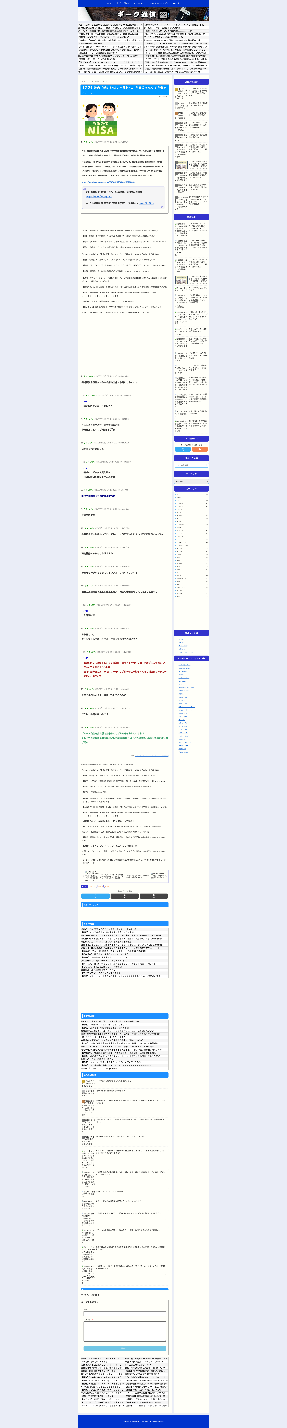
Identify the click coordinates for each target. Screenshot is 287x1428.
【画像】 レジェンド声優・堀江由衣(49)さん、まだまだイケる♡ (111, 1062)
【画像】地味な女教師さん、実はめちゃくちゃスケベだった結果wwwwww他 (176, 62)
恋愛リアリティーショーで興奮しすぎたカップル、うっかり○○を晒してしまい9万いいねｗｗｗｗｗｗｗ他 (124, 852)
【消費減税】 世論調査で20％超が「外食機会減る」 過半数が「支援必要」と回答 (118, 1053)
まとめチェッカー (183, 732)
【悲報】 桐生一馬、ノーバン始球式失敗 (96, 59)
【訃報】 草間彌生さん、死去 (94, 792)
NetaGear (181, 674)
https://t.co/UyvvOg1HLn (99, 196)
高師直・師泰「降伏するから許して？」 (100, 1371)
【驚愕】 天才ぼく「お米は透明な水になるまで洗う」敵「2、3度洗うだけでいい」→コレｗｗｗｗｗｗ (124, 242)
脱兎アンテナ (182, 748)
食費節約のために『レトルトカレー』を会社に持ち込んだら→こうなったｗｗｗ (117, 1031)
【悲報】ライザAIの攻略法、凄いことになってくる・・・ (146, 1371)
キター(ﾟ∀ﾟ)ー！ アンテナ (187, 706)
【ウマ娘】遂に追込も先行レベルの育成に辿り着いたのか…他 (172, 72)
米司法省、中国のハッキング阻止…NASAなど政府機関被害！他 (172, 40)
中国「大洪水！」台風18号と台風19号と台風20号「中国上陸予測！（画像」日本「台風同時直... (111, 25)
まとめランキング (183, 736)
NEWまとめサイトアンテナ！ (186, 687)
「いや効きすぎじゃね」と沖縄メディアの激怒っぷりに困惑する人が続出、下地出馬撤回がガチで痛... (176, 43)
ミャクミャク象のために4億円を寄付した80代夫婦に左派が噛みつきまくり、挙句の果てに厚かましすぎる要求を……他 (124, 861)
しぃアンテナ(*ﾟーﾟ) (185, 710)
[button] (125, 896)
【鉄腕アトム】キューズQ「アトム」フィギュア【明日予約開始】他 (109, 846)
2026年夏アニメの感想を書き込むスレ (98, 970)
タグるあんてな (183, 713)
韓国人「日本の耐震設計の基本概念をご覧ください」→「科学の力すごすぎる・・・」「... (123, 948)
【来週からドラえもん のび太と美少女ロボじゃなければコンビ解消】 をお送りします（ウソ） (111, 50)
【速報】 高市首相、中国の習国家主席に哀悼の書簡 (105, 1028)
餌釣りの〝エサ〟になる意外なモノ (97, 1059)
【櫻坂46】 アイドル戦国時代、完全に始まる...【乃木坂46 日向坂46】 (114, 951)
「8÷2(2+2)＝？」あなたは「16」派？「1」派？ (103, 1037)
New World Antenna (184, 677)
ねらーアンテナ (183, 723)
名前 (85, 1309)
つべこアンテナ (183, 716)
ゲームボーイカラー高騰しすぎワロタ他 (162, 28)
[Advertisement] (125, 995)
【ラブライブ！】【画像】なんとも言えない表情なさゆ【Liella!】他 (175, 59)
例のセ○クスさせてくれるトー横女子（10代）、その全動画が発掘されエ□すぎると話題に (111, 28)
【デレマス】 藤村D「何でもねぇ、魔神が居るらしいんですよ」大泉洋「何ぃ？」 (118, 964)
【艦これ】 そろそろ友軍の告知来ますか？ (97, 53)
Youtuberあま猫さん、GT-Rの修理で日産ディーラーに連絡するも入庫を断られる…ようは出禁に (120, 230)
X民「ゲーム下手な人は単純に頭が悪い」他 (163, 37)
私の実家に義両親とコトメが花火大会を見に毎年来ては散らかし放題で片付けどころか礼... (123, 935)
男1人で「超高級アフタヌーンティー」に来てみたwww (103, 1374)
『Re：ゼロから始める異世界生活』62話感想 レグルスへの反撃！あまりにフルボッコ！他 (176, 34)
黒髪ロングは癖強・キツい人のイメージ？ (100, 1358)
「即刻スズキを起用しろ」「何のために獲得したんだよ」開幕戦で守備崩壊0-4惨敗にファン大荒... (111, 65)
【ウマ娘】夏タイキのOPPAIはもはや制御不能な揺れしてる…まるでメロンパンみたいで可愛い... (176, 50)
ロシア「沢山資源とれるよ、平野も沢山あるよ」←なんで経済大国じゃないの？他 (115, 312)
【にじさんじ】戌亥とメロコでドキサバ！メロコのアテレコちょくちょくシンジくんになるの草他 (121, 307)
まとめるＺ (182, 739)
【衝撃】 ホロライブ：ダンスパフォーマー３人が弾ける (103, 37)
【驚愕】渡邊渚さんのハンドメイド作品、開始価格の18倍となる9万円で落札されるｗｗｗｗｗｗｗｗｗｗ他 (124, 838)
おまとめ (181, 694)
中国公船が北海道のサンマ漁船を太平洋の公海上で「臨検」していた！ (113, 1040)
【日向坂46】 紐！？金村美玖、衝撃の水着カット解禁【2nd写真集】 (109, 34)
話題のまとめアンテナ (185, 752)
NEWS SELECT (182, 681)
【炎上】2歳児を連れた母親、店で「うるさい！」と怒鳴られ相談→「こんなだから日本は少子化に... (176, 69)
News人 (180, 684)
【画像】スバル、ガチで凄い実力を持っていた (102, 1390)
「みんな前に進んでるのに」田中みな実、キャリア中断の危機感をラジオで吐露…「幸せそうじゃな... (176, 65)
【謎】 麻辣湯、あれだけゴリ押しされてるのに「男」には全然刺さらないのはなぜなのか (118, 236)
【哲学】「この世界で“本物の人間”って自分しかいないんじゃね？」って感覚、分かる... (146, 1406)
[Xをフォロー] (183, 449)
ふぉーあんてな (183, 726)
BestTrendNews (183, 671)
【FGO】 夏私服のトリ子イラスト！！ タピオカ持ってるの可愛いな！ (109, 47)
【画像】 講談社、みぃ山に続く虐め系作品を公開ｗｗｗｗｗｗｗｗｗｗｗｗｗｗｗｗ (116, 247)
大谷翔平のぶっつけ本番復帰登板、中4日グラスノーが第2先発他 (108, 301)
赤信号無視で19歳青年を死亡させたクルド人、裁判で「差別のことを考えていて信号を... (122, 1034)
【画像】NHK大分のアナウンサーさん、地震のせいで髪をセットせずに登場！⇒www (146, 1387)
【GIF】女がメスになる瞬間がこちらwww (143, 1402)
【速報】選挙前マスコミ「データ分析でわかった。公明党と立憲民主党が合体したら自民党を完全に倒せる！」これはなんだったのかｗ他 (124, 279)
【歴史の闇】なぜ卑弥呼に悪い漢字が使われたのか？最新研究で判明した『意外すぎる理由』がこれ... (176, 56)
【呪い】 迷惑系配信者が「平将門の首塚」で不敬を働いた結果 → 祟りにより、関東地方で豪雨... (111, 69)
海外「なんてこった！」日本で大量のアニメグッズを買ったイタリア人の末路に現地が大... (123, 945)
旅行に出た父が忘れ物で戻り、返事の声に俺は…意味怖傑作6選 (110, 1021)
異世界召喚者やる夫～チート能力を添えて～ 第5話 (104, 961)
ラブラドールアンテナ (185, 742)
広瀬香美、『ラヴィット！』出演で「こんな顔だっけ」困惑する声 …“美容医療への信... (146, 1399)
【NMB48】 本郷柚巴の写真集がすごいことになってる (105, 957)
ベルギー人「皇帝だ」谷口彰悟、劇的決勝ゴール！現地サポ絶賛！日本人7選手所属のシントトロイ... (111, 40)
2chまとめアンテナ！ (184, 665)
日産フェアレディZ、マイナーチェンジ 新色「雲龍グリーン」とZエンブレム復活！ (119, 1047)
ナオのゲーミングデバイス (186, 652)
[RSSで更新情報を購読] (200, 449)
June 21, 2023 (146, 203)
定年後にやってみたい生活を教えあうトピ (144, 1374)
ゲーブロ (181, 642)
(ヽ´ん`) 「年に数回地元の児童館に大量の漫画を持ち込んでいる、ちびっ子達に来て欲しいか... (111, 31)
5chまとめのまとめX (184, 668)
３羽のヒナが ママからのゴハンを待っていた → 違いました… (110, 929)
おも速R (181, 639)
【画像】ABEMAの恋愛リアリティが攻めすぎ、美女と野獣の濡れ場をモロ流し (146, 1380)
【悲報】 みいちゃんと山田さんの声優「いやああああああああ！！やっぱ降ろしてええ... (122, 976)
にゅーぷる (182, 719)
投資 (108, 886)
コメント (88, 1320)
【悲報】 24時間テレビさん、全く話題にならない (104, 1025)
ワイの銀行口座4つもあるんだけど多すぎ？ (101, 1387)
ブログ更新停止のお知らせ (90, 43)
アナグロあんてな (183, 690)
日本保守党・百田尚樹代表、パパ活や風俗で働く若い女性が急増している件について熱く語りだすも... (176, 47)
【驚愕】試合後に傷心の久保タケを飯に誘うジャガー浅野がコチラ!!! (103, 1377)
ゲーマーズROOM (183, 645)
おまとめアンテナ (183, 697)
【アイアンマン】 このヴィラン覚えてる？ (101, 973)
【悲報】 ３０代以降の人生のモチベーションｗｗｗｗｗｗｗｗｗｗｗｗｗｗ (116, 1065)
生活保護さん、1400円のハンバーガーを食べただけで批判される (103, 1393)
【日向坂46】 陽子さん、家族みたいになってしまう (105, 954)
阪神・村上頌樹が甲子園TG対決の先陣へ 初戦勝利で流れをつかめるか (146, 1358)
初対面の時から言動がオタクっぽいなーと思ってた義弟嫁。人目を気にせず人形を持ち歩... (123, 939)
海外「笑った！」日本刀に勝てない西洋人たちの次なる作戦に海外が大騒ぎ (111, 72)
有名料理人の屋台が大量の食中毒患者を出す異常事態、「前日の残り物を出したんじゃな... (123, 1050)
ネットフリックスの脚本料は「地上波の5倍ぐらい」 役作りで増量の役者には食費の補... (103, 1406)
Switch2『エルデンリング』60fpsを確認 (99, 1068)
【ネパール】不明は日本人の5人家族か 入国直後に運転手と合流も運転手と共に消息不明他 (176, 53)
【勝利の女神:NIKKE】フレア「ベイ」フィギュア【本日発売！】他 (174, 25)
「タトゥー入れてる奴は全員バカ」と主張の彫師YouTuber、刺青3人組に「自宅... (146, 1393)
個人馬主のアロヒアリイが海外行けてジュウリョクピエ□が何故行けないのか (111, 56)
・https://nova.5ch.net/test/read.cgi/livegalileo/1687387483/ (152, 755)
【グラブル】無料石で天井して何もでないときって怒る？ (103, 1399)
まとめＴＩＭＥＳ (183, 729)
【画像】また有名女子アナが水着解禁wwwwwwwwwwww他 (168, 31)
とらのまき (182, 649)
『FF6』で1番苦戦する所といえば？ (97, 1396)
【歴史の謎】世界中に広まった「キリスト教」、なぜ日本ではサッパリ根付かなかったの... (146, 1396)
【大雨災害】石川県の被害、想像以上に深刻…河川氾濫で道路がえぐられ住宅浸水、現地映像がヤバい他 (124, 287)
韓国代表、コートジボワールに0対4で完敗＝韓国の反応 (106, 942)
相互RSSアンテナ (183, 745)
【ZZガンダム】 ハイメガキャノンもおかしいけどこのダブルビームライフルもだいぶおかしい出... (111, 62)
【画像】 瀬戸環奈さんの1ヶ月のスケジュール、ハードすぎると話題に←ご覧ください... (122, 1056)
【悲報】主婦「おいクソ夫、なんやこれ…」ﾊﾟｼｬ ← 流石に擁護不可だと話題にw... (146, 1390)
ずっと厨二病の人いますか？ (94, 1362)
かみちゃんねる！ (183, 703)
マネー (85, 886)
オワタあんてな (183, 700)
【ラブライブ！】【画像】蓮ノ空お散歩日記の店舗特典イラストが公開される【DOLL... (103, 1402)
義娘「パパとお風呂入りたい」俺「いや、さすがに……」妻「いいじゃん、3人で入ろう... (103, 1365)
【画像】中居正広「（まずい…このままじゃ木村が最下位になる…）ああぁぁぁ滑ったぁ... (103, 1384)
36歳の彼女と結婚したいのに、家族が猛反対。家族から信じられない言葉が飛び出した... (103, 1368)
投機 (101, 886)
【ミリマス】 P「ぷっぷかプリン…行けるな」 (102, 967)
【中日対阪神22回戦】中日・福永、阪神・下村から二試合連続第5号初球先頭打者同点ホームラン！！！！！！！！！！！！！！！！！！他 (120, 294)
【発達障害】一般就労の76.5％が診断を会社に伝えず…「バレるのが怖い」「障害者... (146, 1384)
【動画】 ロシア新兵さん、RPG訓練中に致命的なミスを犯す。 (109, 932)
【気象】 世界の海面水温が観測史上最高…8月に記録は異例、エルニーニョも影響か (119, 1043)
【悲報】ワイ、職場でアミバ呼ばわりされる (101, 1380)
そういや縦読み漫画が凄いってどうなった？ (145, 1377)
